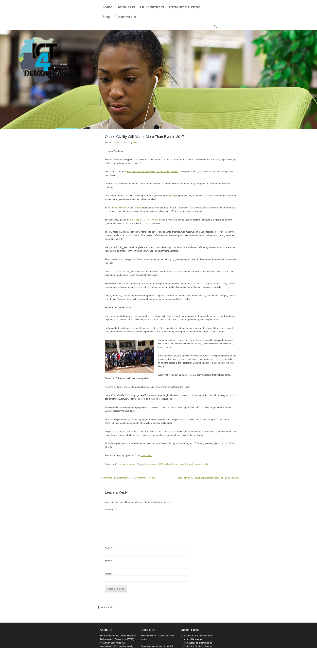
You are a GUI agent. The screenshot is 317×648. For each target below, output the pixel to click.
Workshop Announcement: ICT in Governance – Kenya (127, 478)
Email (108, 560)
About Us (126, 7)
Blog (106, 17)
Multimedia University (118, 207)
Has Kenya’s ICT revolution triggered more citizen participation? (210, 478)
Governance (121, 464)
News (132, 464)
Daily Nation (146, 455)
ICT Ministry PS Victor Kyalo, (144, 220)
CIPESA (137, 207)
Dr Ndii (172, 195)
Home (107, 7)
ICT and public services (171, 464)
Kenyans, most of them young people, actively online (152, 171)
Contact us (125, 17)
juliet (135, 142)
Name (108, 548)
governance (152, 464)
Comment (110, 509)
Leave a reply (201, 464)
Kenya (188, 464)
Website (109, 574)
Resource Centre (184, 7)
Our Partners (152, 7)
